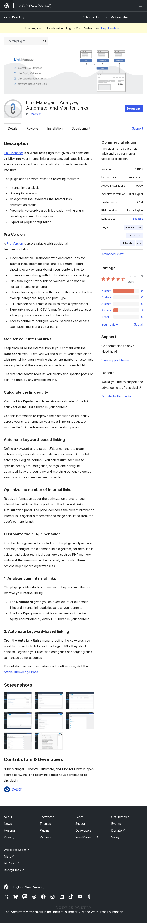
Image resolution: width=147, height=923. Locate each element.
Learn (79, 817)
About (8, 817)
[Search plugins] (44, 41)
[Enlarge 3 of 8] (89, 697)
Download (134, 108)
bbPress (11, 863)
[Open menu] (141, 5)
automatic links (133, 227)
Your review (109, 324)
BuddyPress (14, 870)
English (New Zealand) (29, 887)
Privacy (9, 837)
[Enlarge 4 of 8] (27, 717)
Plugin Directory (14, 17)
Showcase (47, 817)
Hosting (9, 830)
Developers (83, 830)
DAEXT (36, 114)
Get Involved (120, 817)
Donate (118, 830)
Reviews (32, 128)
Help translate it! (111, 28)
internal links (134, 235)
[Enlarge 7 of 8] (27, 737)
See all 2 (138, 218)
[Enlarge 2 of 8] (58, 697)
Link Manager (13, 153)
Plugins (44, 830)
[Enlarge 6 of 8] (89, 717)
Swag (117, 837)
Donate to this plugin (116, 396)
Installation (55, 128)
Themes (45, 823)
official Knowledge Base (21, 672)
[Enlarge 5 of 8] (58, 717)
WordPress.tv (86, 837)
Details (12, 128)
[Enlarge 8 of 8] (58, 737)
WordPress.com (17, 850)
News (8, 823)
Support (137, 128)
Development (81, 128)
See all (138, 324)
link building (127, 243)
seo (139, 243)
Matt (9, 856)
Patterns (46, 837)
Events (116, 823)
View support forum (115, 360)
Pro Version (15, 243)
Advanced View (112, 254)
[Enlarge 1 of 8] (27, 697)
